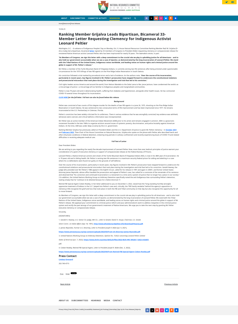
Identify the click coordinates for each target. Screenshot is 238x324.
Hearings (96, 300)
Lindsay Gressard (66, 259)
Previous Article (171, 284)
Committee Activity (97, 18)
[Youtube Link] (156, 18)
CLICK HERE (63, 97)
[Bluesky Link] (166, 18)
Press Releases (75, 23)
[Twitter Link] (151, 18)
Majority (138, 309)
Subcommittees (77, 18)
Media (107, 300)
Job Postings (104, 309)
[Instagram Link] (161, 18)
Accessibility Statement (92, 309)
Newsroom (115, 18)
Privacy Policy (63, 309)
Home (61, 23)
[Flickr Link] (175, 18)
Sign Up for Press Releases (126, 309)
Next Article (65, 284)
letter (92, 51)
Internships (113, 309)
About (64, 18)
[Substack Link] (171, 18)
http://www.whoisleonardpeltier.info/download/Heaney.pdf (118, 224)
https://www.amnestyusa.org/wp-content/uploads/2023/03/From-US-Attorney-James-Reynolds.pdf (99, 232)
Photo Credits (79, 309)
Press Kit (71, 309)
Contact (127, 18)
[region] (227, 2)
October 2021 (171, 130)
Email (68, 274)
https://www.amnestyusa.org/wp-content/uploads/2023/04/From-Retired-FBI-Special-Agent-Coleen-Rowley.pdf (104, 252)
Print (61, 274)
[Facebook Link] (146, 18)
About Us (64, 300)
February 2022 (68, 132)
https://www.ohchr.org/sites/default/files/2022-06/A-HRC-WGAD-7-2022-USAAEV (116, 240)
